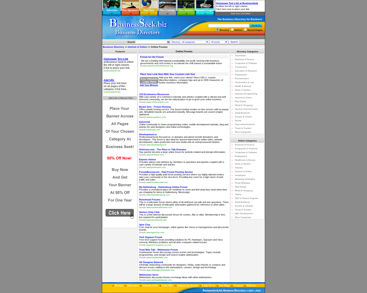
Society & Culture (243, 117)
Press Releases (242, 183)
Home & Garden (243, 90)
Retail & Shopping (244, 105)
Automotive (240, 55)
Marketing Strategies (245, 179)
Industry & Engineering (246, 94)
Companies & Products (246, 148)
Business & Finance (244, 59)
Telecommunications (245, 124)
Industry (239, 167)
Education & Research (246, 71)
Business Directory (113, 47)
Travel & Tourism (243, 128)
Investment (240, 175)
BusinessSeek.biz (213, 290)
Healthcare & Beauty (245, 160)
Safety (238, 194)
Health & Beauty (243, 86)
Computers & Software (246, 63)
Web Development (244, 213)
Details (143, 66)
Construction (241, 67)
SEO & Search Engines (246, 198)
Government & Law (244, 82)
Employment (241, 74)
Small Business (242, 113)
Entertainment (242, 78)
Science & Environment (246, 109)
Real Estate (240, 101)
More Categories (243, 132)
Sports (238, 120)
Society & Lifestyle (244, 206)
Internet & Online (137, 47)
